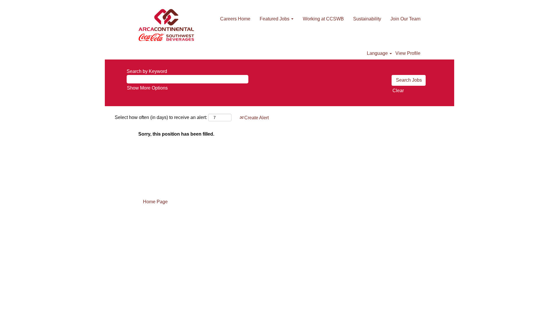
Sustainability (367, 18)
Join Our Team (405, 18)
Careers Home (235, 18)
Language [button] (378, 53)
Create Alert (256, 117)
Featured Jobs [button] (275, 18)
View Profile (407, 53)
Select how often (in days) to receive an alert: (161, 117)
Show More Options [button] (147, 87)
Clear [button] (398, 90)
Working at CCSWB (323, 18)
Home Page (155, 201)
